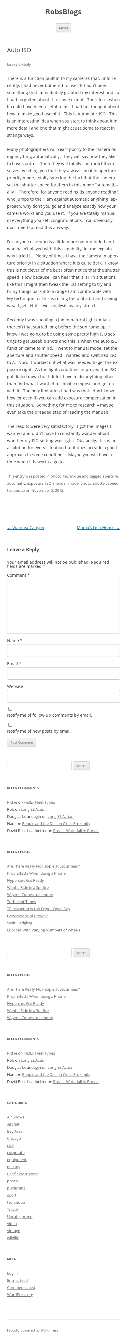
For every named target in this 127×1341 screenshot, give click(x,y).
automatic (16, 483)
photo (56, 476)
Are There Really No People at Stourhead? (43, 866)
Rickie (12, 802)
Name (14, 640)
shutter (99, 483)
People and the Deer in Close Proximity (56, 823)
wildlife (13, 1237)
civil (10, 1145)
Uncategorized (19, 1216)
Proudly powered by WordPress (32, 1330)
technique (72, 476)
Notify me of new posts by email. (39, 731)
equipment (17, 1159)
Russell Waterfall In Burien (76, 830)
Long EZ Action (34, 809)
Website (15, 686)
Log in (12, 1273)
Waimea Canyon (25, 527)
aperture (110, 476)
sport (12, 1195)
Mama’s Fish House (98, 527)
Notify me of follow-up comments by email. (49, 715)
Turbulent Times (21, 901)
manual (59, 483)
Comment (18, 575)
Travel (12, 1209)
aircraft (13, 1124)
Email (14, 663)
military (13, 1166)
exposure (35, 483)
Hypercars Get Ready (25, 880)
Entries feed (17, 1280)
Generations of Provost (27, 915)
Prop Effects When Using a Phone (36, 873)
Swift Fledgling (19, 923)
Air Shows (15, 1117)
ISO (48, 483)
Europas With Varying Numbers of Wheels (43, 930)
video (12, 1223)
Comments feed (21, 1287)
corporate (16, 1152)
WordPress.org (20, 1294)
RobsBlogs (63, 11)
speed (113, 483)
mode (73, 483)
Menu (63, 27)
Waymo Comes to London (30, 894)
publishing (16, 1188)
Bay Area (14, 1131)
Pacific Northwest (22, 1173)
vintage (13, 1230)
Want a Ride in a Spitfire (28, 887)
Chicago (14, 1138)
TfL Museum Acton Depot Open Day (38, 908)
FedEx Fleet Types (39, 802)
